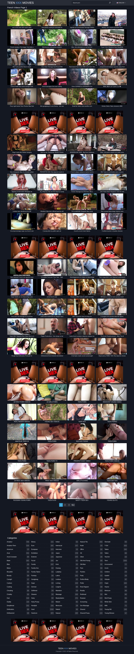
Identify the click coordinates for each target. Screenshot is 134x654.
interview (67, 549)
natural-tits (91, 542)
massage (67, 594)
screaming (91, 602)
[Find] (110, 3)
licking (67, 583)
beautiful (18, 572)
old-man (91, 564)
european (42, 549)
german (42, 587)
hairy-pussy (42, 602)
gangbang (42, 579)
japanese (67, 557)
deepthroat (18, 605)
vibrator (116, 579)
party (91, 575)
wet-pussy (116, 598)
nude (91, 545)
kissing (67, 568)
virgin (116, 583)
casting (18, 587)
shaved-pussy (91, 613)
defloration (18, 609)
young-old (116, 609)
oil (91, 553)
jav (67, 560)
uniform (116, 572)
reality (91, 590)
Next (73, 505)
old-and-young (91, 560)
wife (116, 605)
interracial (67, 545)
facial (42, 560)
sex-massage (91, 605)
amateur (18, 542)
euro (42, 545)
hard (42, 609)
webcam (116, 590)
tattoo (116, 553)
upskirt (116, 575)
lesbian (67, 579)
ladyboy (67, 572)
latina (67, 575)
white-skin (116, 602)
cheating (18, 590)
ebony (42, 542)
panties (91, 572)
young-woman (116, 613)
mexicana (67, 605)
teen (116, 560)
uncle (116, 568)
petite (91, 583)
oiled (91, 557)
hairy (42, 598)
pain (91, 568)
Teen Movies (20, 2)
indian (67, 542)
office (91, 549)
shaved (91, 609)
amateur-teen (18, 545)
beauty (18, 575)
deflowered (18, 613)
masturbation (67, 598)
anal (18, 553)
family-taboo (42, 572)
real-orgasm (91, 587)
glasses (42, 594)
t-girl (116, 545)
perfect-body (91, 579)
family (42, 564)
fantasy (42, 575)
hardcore (42, 613)
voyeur (116, 587)
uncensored (116, 564)
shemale (116, 542)
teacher (116, 557)
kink (67, 564)
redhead (91, 594)
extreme (42, 557)
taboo (116, 549)
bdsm (18, 568)
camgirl (18, 579)
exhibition (42, 553)
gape (42, 583)
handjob (42, 605)
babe (18, 560)
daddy (18, 602)
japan (67, 553)
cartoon (18, 583)
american (18, 549)
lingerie (67, 587)
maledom (67, 590)
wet (116, 594)
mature (67, 602)
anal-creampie (18, 557)
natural (67, 613)
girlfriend (42, 590)
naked (67, 609)
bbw (18, 564)
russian (91, 598)
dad (18, 598)
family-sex (42, 568)
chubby (18, 594)
